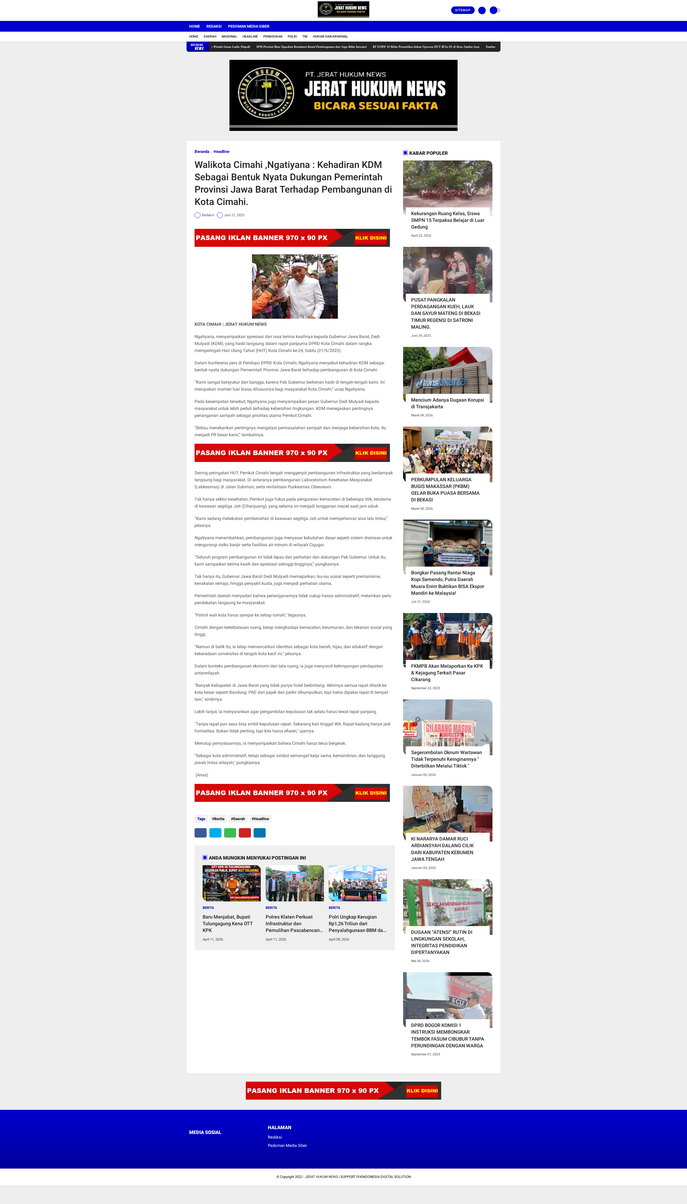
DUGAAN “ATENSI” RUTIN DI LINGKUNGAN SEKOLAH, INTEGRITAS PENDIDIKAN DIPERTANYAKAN (441, 942)
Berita (219, 819)
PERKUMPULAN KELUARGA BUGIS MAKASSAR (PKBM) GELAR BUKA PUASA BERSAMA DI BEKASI (445, 490)
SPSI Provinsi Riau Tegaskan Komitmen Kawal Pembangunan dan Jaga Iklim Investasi (277, 46)
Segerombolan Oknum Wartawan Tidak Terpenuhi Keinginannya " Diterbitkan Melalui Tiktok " (446, 759)
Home (194, 26)
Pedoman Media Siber (248, 26)
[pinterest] (245, 833)
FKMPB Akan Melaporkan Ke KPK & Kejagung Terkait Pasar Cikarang (447, 672)
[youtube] (209, 10)
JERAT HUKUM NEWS (321, 1177)
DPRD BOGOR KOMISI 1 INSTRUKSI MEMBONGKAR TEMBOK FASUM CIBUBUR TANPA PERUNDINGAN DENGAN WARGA (447, 1035)
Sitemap (463, 10)
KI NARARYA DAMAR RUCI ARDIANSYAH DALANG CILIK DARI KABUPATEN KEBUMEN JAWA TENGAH (442, 849)
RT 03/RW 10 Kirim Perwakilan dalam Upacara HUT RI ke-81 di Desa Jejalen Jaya (391, 46)
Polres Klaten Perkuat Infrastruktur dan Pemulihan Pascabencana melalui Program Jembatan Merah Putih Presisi (294, 924)
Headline (250, 36)
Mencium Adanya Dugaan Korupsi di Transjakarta (447, 403)
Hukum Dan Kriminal (330, 36)
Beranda (202, 151)
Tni (305, 36)
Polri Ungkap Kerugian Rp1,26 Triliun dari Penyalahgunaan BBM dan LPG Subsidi (357, 924)
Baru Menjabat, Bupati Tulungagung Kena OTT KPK (228, 923)
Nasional (229, 36)
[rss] (241, 1142)
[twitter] (195, 10)
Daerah (210, 36)
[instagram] (202, 10)
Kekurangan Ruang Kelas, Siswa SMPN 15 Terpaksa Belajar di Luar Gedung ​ (447, 220)
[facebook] (188, 10)
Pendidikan (272, 36)
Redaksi (214, 26)
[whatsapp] (230, 833)
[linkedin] (260, 833)
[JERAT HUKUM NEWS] (343, 18)
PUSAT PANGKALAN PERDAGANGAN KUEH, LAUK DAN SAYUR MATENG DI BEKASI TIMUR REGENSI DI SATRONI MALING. (445, 313)
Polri (292, 36)
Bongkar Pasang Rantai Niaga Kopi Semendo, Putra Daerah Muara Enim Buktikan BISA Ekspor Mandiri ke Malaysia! (447, 583)
